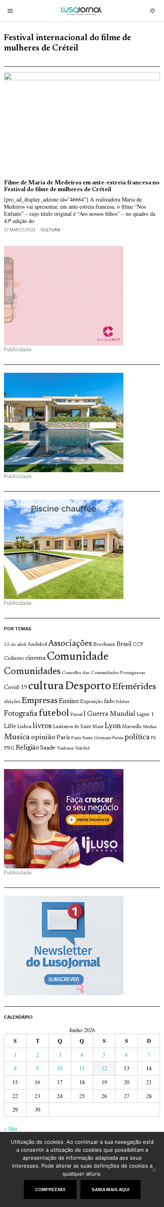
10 (59, 1068)
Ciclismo (14, 658)
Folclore (123, 702)
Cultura (50, 229)
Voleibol (82, 748)
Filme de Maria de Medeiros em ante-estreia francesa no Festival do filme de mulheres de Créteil (82, 186)
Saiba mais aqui (110, 1189)
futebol (54, 714)
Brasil (124, 644)
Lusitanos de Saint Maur (78, 727)
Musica (17, 737)
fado (109, 702)
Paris (63, 738)
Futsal (76, 714)
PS (153, 738)
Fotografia (20, 714)
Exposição (91, 701)
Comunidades (32, 671)
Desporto (88, 686)
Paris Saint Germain (91, 738)
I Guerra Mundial (109, 714)
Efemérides (134, 687)
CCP (138, 644)
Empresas (39, 701)
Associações (70, 643)
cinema (35, 658)
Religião (27, 748)
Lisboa (24, 727)
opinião (43, 737)
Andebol (37, 644)
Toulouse (65, 748)
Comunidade (78, 657)
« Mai (10, 1128)
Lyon (113, 726)
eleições (12, 701)
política (137, 737)
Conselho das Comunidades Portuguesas (103, 672)
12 (104, 1068)
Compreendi (50, 1189)
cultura (46, 686)
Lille (10, 727)
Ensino (69, 701)
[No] (154, 1170)
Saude (47, 748)
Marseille (132, 727)
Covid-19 (15, 688)
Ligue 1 (145, 714)
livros (42, 726)
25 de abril (15, 644)
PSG (9, 748)
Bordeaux (104, 644)
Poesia (117, 738)
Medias (149, 727)
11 (82, 1068)
